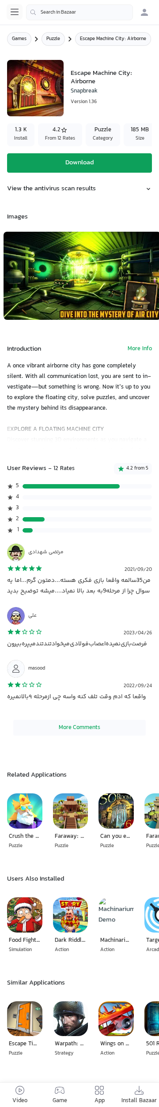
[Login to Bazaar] (144, 12)
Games (19, 39)
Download (79, 162)
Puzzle (53, 39)
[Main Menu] (15, 12)
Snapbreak (84, 91)
